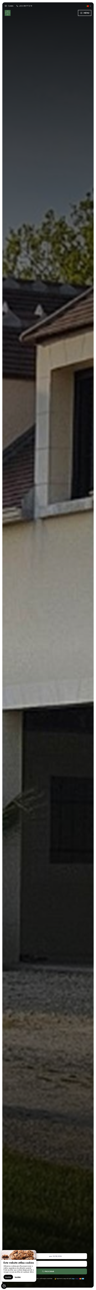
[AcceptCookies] (4, 1286)
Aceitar (8, 1277)
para (50, 1256)
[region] (18, 1266)
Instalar (18, 1277)
